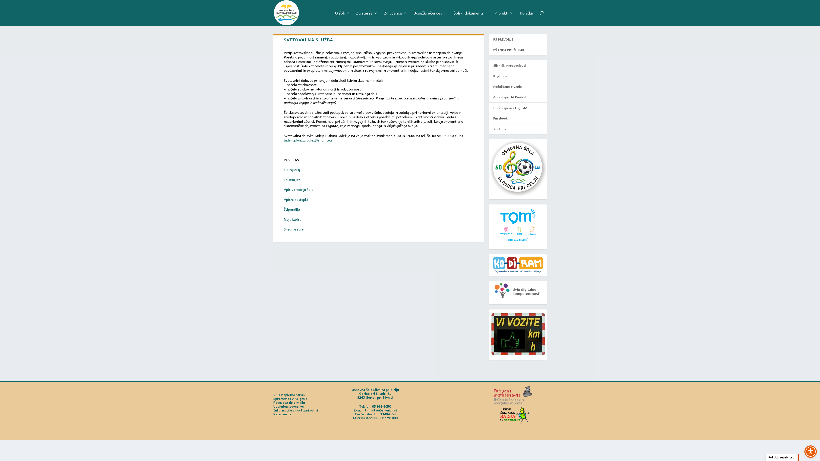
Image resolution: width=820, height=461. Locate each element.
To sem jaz (292, 179)
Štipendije (292, 209)
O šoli (340, 13)
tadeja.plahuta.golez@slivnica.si (309, 140)
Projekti (501, 13)
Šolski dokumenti (468, 13)
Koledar (527, 13)
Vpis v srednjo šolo (298, 189)
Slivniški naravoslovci (509, 65)
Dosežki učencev (427, 13)
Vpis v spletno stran (289, 394)
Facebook (500, 118)
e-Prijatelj (292, 169)
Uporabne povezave (288, 406)
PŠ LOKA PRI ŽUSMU (508, 50)
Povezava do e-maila (289, 402)
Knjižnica (500, 76)
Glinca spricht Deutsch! (510, 97)
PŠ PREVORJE (503, 39)
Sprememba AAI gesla (290, 398)
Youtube (499, 129)
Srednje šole (294, 229)
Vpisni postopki (296, 199)
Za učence (393, 13)
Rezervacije (282, 414)
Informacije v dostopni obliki (295, 410)
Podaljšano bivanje (507, 86)
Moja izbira (292, 219)
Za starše (364, 13)
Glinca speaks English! (510, 107)
